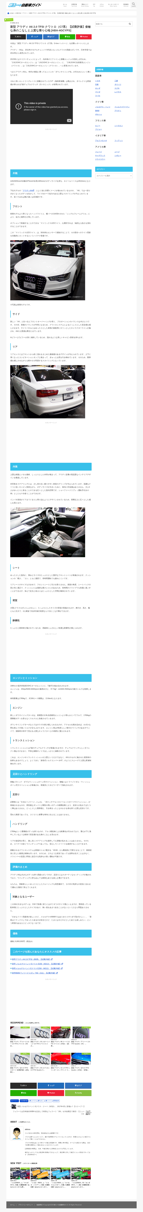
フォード (98, 152)
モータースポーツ (113, 5)
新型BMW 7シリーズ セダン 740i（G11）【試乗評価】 (34, 973)
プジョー (98, 129)
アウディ (15, 1101)
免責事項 (39, 1205)
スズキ (117, 88)
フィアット (119, 140)
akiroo (27, 1129)
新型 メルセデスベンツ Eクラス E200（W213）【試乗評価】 (36, 964)
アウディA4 (27, 190)
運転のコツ (85, 5)
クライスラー (100, 159)
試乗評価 (74, 5)
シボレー (118, 155)
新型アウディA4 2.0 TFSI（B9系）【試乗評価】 (31, 959)
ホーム (65, 5)
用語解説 (126, 5)
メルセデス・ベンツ (102, 107)
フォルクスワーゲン (122, 107)
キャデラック (100, 155)
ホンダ (97, 88)
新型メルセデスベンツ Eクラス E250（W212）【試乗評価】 (36, 968)
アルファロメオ (101, 140)
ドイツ (49, 1101)
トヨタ (97, 81)
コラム (102, 5)
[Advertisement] (51, 149)
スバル (97, 96)
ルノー (97, 126)
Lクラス (33, 1101)
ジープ (117, 152)
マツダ (97, 92)
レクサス (118, 92)
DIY (94, 5)
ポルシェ (98, 114)
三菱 (116, 81)
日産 (97, 84)
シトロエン (119, 126)
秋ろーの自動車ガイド (61, 1205)
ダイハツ (118, 84)
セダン (42, 1101)
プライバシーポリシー (25, 1205)
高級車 (57, 1101)
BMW (97, 111)
